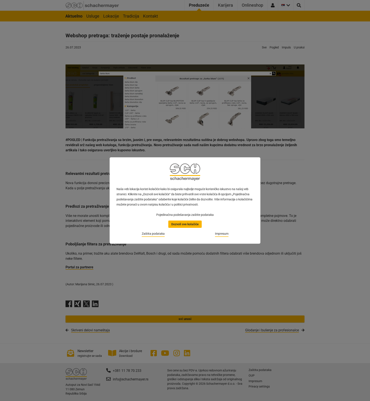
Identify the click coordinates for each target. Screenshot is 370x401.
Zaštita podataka (153, 233)
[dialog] (185, 200)
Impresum (221, 233)
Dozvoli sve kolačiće (185, 224)
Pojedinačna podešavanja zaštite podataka (185, 214)
